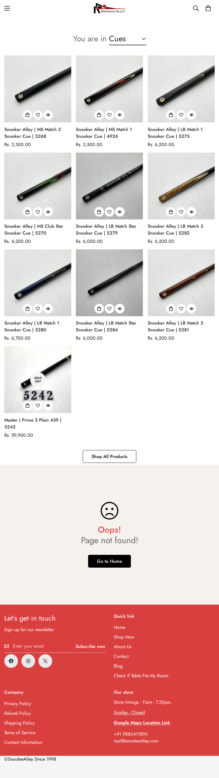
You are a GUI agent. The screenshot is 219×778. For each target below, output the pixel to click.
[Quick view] (48, 115)
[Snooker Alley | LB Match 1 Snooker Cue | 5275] (181, 89)
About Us (122, 646)
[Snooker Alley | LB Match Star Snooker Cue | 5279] (109, 186)
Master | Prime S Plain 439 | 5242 (32, 423)
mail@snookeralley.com (136, 741)
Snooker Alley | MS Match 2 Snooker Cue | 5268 (32, 132)
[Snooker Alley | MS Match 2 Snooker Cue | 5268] (37, 89)
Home (119, 627)
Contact (121, 656)
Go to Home (109, 561)
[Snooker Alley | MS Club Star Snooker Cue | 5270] (37, 186)
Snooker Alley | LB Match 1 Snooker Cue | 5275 (175, 132)
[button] (208, 8)
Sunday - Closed (129, 712)
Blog (118, 666)
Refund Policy (17, 713)
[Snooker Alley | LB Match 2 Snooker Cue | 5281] (181, 282)
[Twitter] (45, 661)
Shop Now (124, 637)
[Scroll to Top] (207, 747)
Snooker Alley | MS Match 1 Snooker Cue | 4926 (104, 132)
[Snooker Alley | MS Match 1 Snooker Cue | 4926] (109, 89)
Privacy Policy (17, 703)
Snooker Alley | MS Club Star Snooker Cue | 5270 (33, 229)
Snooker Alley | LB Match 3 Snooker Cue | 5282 (175, 229)
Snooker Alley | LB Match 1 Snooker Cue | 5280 (31, 326)
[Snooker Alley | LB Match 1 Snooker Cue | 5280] (37, 282)
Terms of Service (19, 732)
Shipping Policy (19, 723)
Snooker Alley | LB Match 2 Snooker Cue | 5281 (175, 326)
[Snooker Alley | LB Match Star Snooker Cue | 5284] (109, 282)
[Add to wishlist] (38, 115)
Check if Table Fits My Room (141, 675)
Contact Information (23, 742)
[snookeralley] (109, 8)
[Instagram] (28, 661)
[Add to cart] (28, 115)
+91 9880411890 (131, 734)
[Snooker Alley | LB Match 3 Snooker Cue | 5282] (181, 186)
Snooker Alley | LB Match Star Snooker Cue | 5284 (106, 326)
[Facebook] (11, 661)
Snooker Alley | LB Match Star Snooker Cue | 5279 (106, 229)
